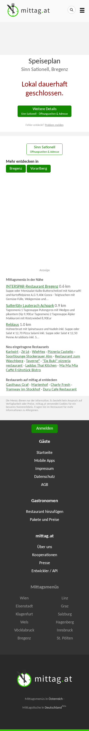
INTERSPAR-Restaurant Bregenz (32, 287)
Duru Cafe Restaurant (60, 389)
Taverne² (33, 361)
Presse (44, 563)
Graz (64, 606)
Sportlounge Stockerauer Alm (29, 356)
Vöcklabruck (24, 630)
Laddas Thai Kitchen (41, 366)
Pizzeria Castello (60, 352)
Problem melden (54, 125)
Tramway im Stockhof (23, 389)
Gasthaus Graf (17, 385)
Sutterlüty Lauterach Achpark (30, 306)
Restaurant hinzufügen (44, 512)
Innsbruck (65, 630)
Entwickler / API (44, 571)
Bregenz (16, 169)
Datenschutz (44, 477)
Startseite (44, 453)
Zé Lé (25, 352)
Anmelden (44, 428)
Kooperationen (44, 555)
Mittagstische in (44, 707)
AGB (44, 485)
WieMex (38, 352)
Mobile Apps (44, 461)
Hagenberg (65, 622)
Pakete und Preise (44, 520)
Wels (24, 622)
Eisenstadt (24, 606)
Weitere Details (44, 111)
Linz (65, 598)
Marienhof (39, 385)
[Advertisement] (44, 38)
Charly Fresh (60, 385)
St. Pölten (65, 638)
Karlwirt (12, 352)
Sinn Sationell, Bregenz (44, 69)
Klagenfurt (24, 614)
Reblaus (12, 325)
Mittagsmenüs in (44, 699)
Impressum (44, 469)
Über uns (44, 547)
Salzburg (65, 614)
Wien (24, 598)
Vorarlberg (38, 169)
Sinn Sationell (44, 150)
